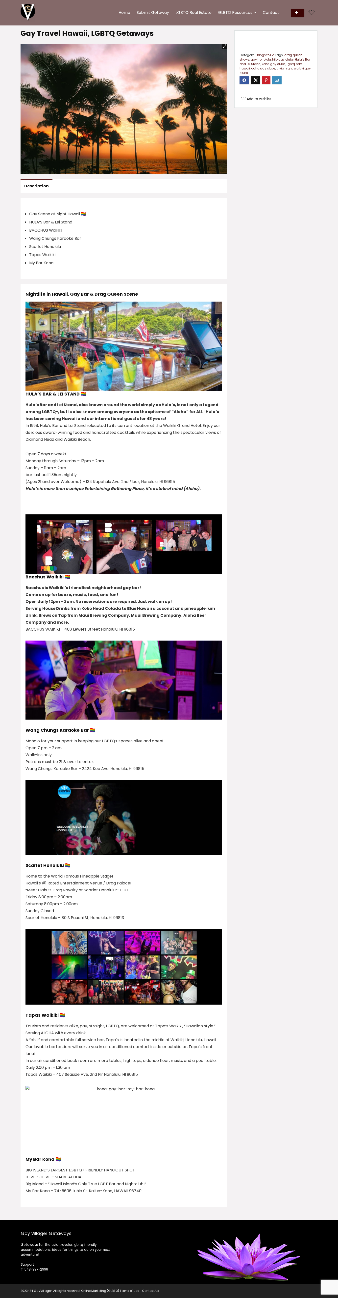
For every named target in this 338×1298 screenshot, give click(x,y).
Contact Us (150, 1291)
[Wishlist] (311, 13)
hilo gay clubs (283, 59)
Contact (271, 12)
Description (36, 186)
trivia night (285, 68)
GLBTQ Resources (235, 12)
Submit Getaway (153, 12)
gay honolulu (261, 59)
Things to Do (264, 55)
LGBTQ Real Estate (193, 12)
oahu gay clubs (263, 68)
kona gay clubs (274, 64)
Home (124, 12)
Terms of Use (129, 1291)
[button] (224, 46)
